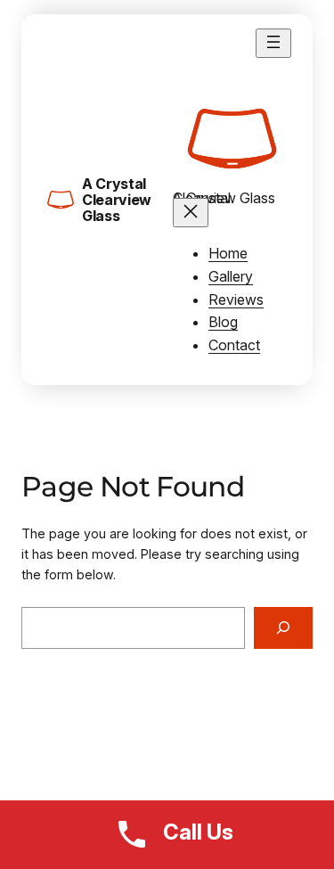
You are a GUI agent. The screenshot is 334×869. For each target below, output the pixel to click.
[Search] (283, 628)
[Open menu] (273, 43)
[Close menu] (190, 212)
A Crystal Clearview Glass (116, 200)
